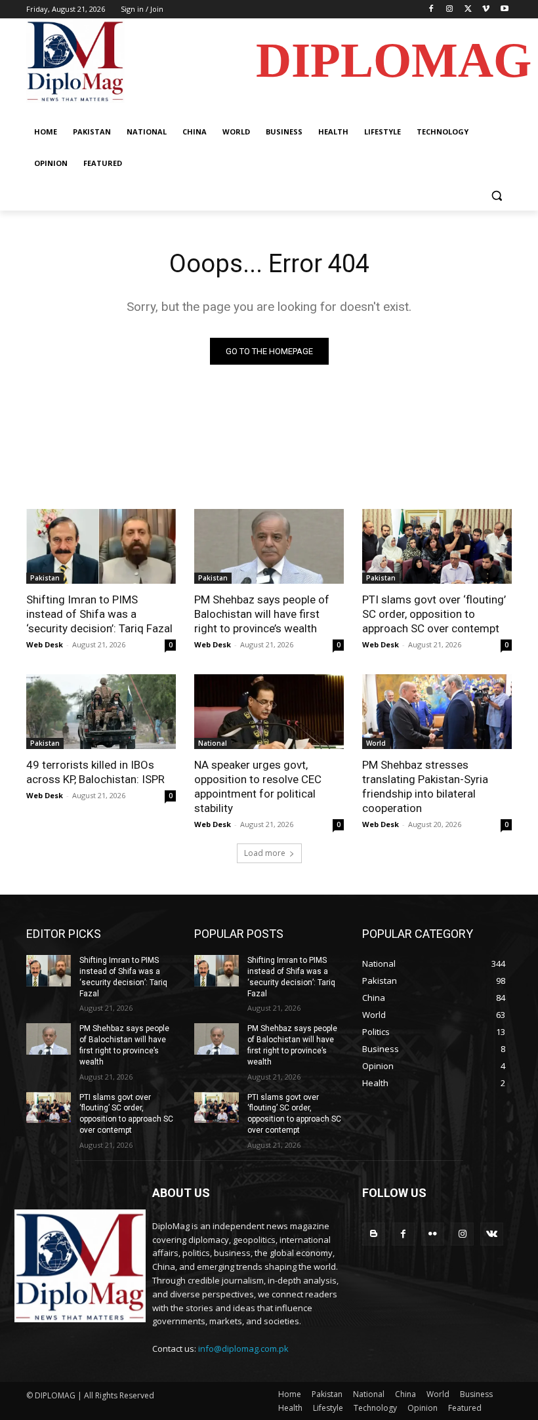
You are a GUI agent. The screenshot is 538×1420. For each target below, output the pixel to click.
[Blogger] (373, 1234)
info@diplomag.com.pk (243, 1348)
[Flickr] (432, 1234)
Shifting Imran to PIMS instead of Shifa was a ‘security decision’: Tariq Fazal (99, 614)
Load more (264, 853)
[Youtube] (504, 9)
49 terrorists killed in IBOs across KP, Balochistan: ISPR (95, 772)
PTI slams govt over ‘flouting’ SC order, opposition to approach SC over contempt (434, 614)
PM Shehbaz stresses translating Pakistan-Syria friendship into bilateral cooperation (425, 786)
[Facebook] (431, 9)
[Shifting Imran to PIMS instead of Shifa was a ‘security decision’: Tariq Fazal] (101, 546)
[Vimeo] (485, 9)
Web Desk (44, 644)
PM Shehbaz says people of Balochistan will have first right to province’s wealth (261, 614)
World (376, 743)
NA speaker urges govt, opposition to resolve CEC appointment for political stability (257, 786)
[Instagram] (449, 9)
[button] (496, 195)
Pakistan (45, 577)
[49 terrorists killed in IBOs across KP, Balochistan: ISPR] (101, 711)
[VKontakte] (491, 1234)
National (212, 743)
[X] (468, 9)
